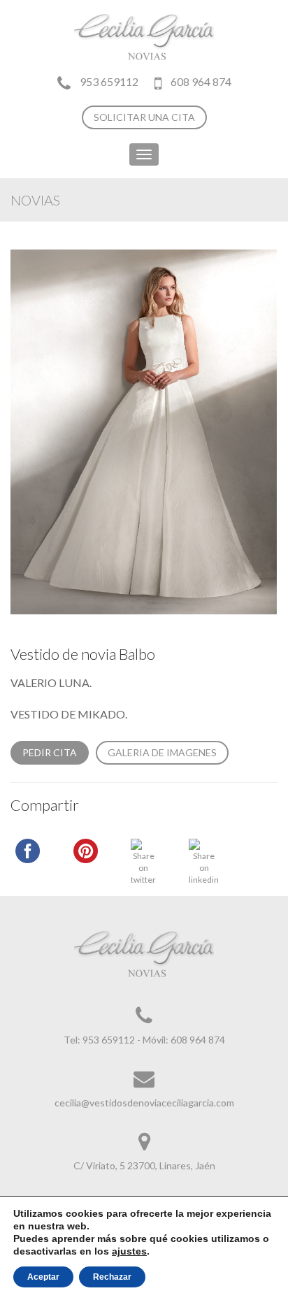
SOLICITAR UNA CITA (144, 117)
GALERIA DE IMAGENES (162, 752)
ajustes (129, 1251)
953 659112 (109, 81)
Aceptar (43, 1277)
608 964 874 (199, 81)
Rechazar (112, 1277)
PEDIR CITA (49, 752)
